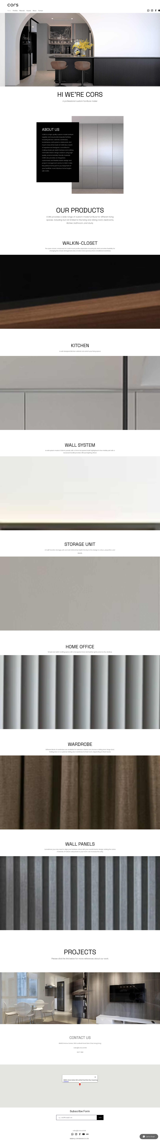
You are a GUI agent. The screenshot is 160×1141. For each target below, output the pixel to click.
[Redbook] (87, 1134)
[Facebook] (155, 10)
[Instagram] (76, 1134)
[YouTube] (83, 1134)
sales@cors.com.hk (80, 1048)
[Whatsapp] (148, 10)
